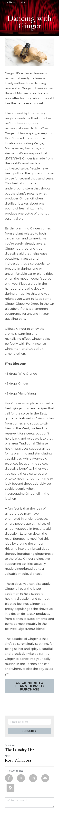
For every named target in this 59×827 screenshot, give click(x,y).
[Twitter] (21, 778)
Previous (10, 745)
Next (7, 756)
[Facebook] (9, 778)
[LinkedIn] (33, 778)
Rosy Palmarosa (18, 760)
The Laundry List (19, 750)
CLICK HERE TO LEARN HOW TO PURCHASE (29, 686)
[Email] (45, 778)
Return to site (17, 2)
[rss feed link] (10, 788)
